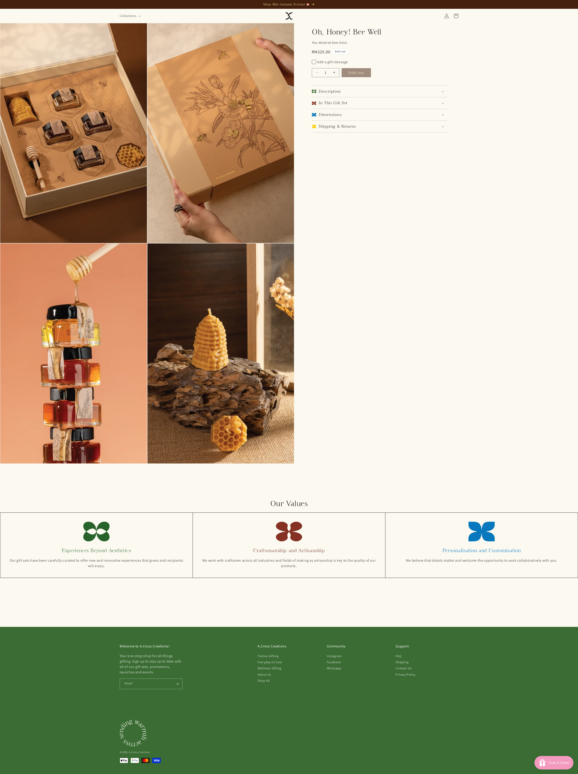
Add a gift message (332, 61)
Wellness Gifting (269, 668)
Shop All (264, 680)
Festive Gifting (268, 656)
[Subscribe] (177, 684)
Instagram (334, 656)
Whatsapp (334, 668)
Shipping (402, 662)
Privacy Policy (405, 674)
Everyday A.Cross (270, 662)
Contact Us (404, 668)
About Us (264, 674)
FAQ (398, 656)
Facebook (334, 662)
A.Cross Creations (139, 752)
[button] (129, 16)
